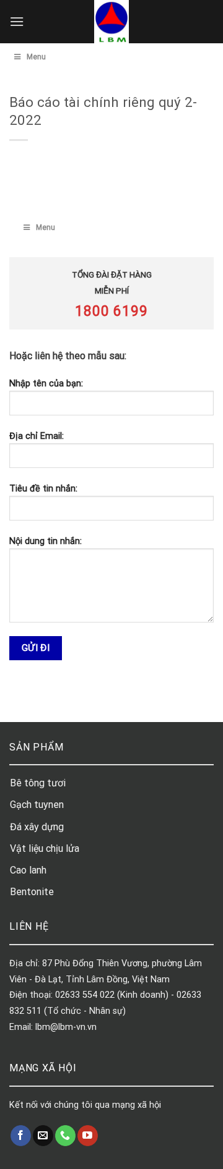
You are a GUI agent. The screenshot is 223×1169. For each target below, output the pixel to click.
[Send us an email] (43, 1135)
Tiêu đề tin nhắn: (43, 488)
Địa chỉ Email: (36, 436)
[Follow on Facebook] (21, 1135)
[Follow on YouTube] (87, 1135)
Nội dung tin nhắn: (45, 541)
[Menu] (16, 21)
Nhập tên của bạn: (46, 383)
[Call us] (65, 1135)
